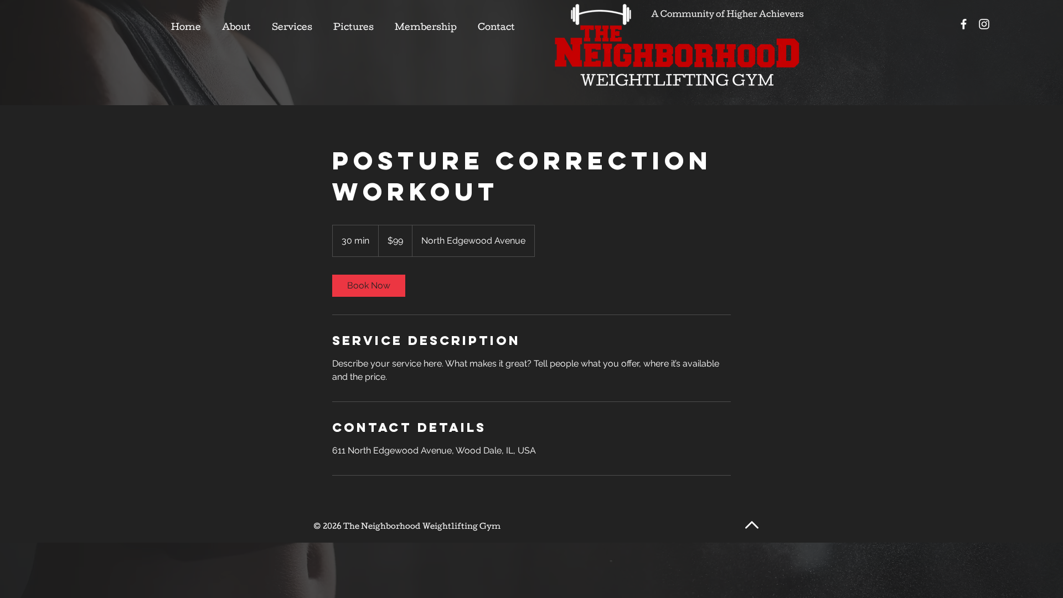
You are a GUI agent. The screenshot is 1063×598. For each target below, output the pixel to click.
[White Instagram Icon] (984, 24)
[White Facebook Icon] (964, 24)
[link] (368, 286)
